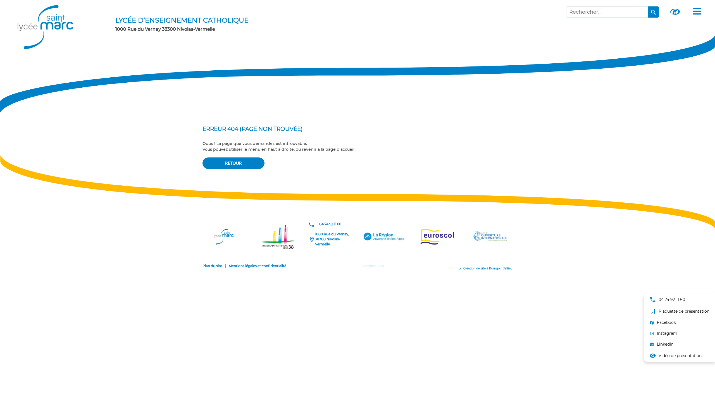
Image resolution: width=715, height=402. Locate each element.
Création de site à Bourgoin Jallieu (488, 268)
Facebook (666, 322)
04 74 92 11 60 (667, 299)
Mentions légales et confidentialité (257, 266)
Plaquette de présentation (679, 311)
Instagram (667, 333)
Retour (233, 163)
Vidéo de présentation (675, 355)
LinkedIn (665, 344)
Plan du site (212, 266)
